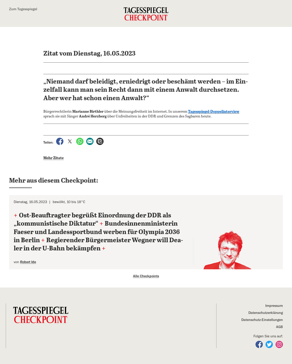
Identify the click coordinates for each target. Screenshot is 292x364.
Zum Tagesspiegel (23, 9)
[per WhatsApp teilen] (80, 141)
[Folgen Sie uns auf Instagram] (279, 344)
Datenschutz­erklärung (265, 313)
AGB (279, 327)
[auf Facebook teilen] (60, 141)
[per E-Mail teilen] (90, 141)
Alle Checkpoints (146, 276)
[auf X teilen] (70, 141)
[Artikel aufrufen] (100, 141)
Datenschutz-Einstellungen (262, 320)
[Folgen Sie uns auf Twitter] (270, 344)
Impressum (274, 306)
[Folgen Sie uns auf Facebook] (260, 344)
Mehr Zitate (53, 158)
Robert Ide (28, 262)
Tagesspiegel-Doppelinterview (213, 112)
